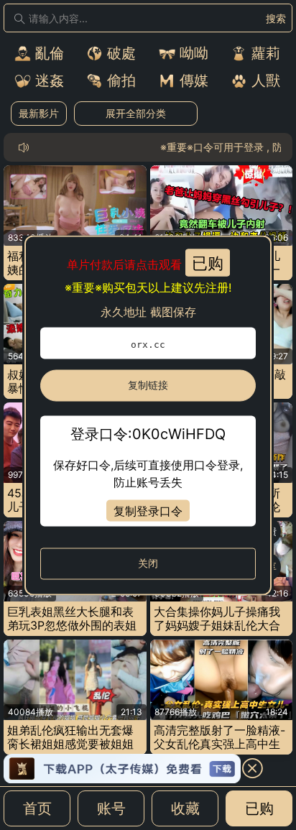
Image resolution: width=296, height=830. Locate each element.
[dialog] (148, 415)
